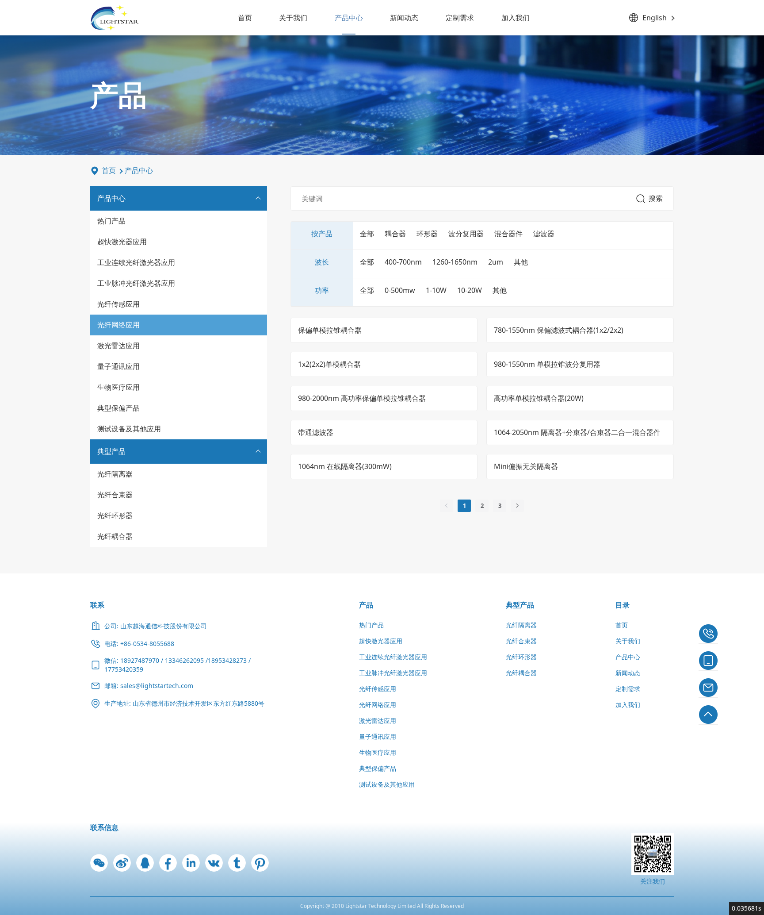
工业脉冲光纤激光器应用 (136, 283)
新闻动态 (404, 18)
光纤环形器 (115, 515)
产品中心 (349, 18)
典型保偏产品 (118, 408)
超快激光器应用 (122, 241)
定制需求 (460, 18)
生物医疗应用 (118, 387)
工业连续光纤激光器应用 (136, 262)
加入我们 (515, 18)
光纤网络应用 (118, 325)
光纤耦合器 (115, 536)
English (654, 18)
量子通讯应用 (118, 366)
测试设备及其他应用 (129, 429)
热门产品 (111, 221)
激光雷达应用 (118, 345)
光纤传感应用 (118, 304)
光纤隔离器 (115, 474)
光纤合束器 (115, 495)
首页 (245, 18)
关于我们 (293, 18)
